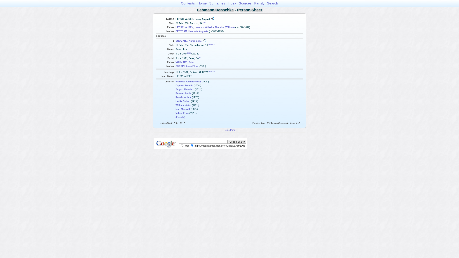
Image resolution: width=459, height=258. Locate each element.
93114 (213, 45)
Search (272, 3)
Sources (245, 3)
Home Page (229, 130)
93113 (210, 45)
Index (232, 3)
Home (202, 3)
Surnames (217, 3)
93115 (213, 71)
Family (259, 3)
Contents (188, 3)
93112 (204, 23)
